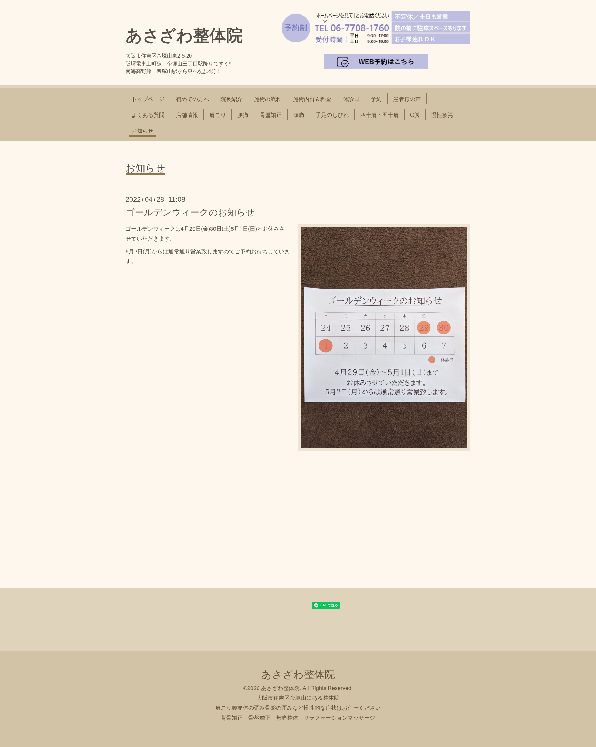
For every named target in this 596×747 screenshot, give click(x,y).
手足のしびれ (332, 115)
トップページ (148, 99)
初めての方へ (192, 99)
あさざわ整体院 (184, 34)
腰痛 (242, 115)
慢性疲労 (442, 115)
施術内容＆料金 (312, 99)
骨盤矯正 (271, 115)
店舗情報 (187, 115)
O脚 (415, 115)
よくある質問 (148, 115)
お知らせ (142, 130)
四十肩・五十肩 (379, 115)
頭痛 (298, 115)
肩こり (217, 115)
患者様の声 (407, 99)
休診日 (351, 99)
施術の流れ (267, 99)
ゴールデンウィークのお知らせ (190, 211)
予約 (376, 99)
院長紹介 (231, 99)
